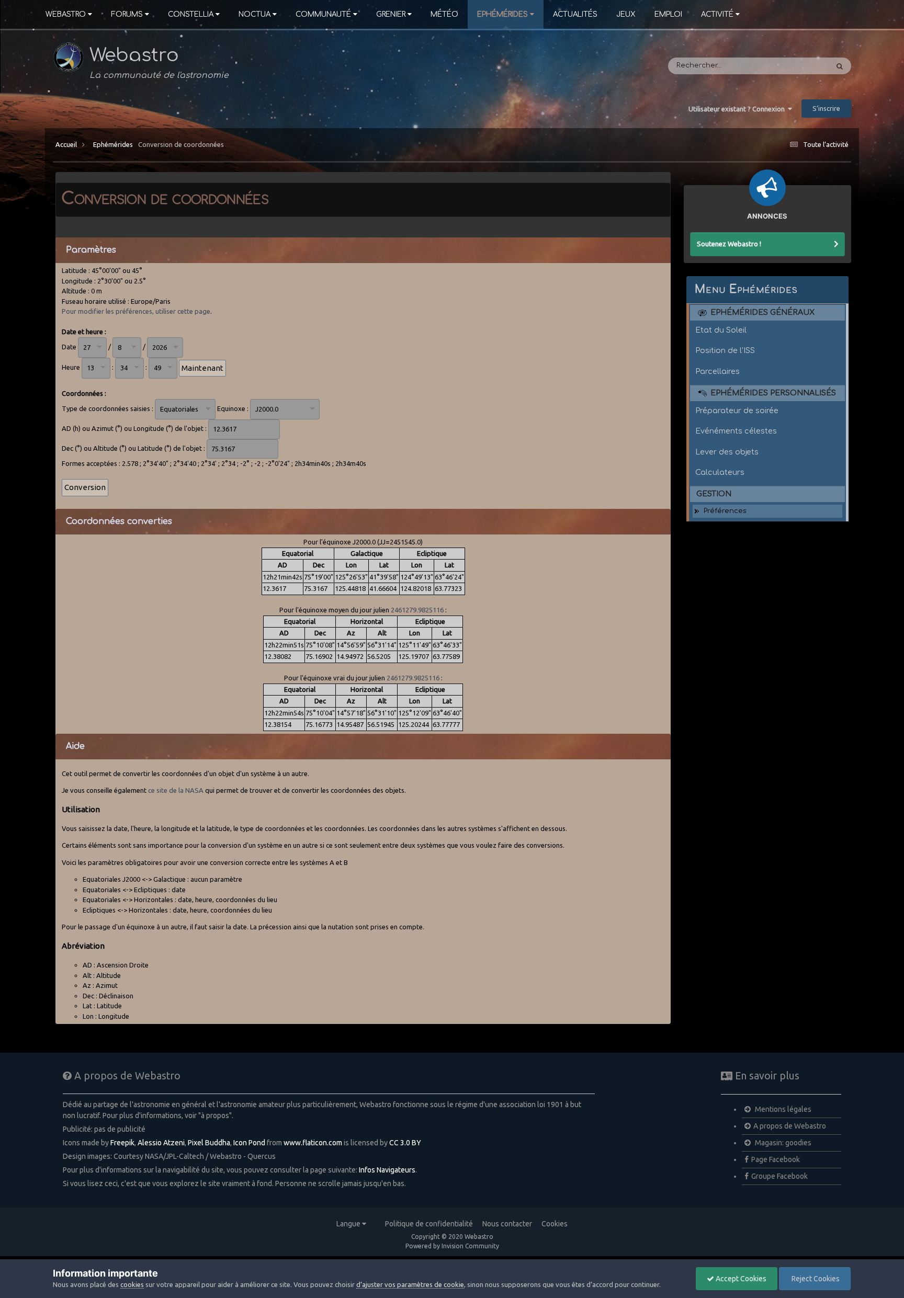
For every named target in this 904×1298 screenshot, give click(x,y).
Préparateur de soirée (736, 410)
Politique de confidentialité (429, 1224)
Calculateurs (719, 472)
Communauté (323, 14)
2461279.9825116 (417, 609)
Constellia (190, 14)
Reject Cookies (815, 1278)
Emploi (668, 14)
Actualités (575, 14)
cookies (132, 1284)
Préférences (725, 511)
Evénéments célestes (736, 431)
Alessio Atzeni (161, 1142)
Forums (127, 14)
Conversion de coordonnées (181, 144)
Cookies (554, 1224)
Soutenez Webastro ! (729, 243)
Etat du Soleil (721, 330)
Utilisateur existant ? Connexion (738, 108)
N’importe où (792, 66)
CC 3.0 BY (405, 1142)
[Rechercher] (839, 66)
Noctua (254, 14)
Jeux (626, 14)
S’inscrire (826, 108)
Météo (444, 14)
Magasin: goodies (782, 1142)
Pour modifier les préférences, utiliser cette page (136, 311)
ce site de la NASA (176, 790)
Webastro (66, 14)
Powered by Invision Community (452, 1246)
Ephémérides (502, 14)
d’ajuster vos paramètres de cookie (410, 1284)
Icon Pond (249, 1142)
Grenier (390, 14)
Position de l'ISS (725, 350)
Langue (349, 1224)
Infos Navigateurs (387, 1170)
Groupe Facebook (779, 1176)
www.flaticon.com (313, 1142)
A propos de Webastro (789, 1126)
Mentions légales (782, 1109)
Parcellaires (717, 371)
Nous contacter (507, 1224)
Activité (717, 14)
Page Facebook (775, 1159)
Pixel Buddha (209, 1142)
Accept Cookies (740, 1278)
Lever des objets (727, 452)
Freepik (122, 1142)
